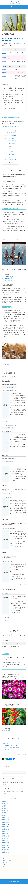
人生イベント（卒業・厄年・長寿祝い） (12, 747)
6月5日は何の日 (5, 808)
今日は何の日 (6, 10)
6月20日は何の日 (5, 835)
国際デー (11, 151)
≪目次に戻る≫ (23, 368)
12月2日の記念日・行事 (9, 132)
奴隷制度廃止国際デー (11, 138)
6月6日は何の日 (5, 810)
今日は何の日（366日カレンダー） (11, 745)
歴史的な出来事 (12, 143)
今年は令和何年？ (7, 749)
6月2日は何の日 (5, 803)
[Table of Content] (16, 131)
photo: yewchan (4, 699)
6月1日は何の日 (5, 801)
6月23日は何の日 (5, 840)
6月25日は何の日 (5, 844)
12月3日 (4, 61)
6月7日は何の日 (5, 812)
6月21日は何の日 (5, 836)
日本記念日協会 (5, 620)
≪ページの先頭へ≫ (22, 754)
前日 (9, 738)
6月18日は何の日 (5, 831)
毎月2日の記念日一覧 (11, 159)
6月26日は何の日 (5, 845)
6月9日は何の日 (5, 815)
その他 (10, 157)
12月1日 (4, 53)
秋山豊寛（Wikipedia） (6, 276)
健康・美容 (11, 148)
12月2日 (4, 57)
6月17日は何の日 (5, 829)
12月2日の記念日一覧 (11, 140)
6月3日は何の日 (5, 805)
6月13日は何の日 (5, 822)
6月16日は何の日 (5, 828)
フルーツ (11, 146)
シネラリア (10, 72)
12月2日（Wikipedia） (6, 619)
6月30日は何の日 (5, 852)
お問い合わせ (5, 864)
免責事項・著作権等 (7, 860)
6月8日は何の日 (5, 813)
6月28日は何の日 (5, 849)
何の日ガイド (14, 2)
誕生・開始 (11, 154)
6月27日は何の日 (5, 847)
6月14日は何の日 (5, 824)
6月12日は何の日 (5, 821)
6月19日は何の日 (5, 833)
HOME (2, 10)
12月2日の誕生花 (8, 162)
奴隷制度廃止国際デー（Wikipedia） (9, 364)
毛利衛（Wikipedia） (6, 278)
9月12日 (14, 269)
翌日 (19, 738)
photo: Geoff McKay (4, 725)
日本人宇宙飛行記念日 (11, 135)
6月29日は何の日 (5, 851)
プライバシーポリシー (7, 862)
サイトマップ (5, 858)
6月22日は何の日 (5, 838)
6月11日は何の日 (5, 819)
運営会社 (5, 866)
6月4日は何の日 (5, 806)
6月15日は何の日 (5, 826)
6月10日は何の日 (5, 817)
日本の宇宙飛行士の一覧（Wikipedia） (9, 280)
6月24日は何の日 (5, 842)
